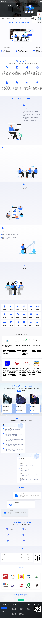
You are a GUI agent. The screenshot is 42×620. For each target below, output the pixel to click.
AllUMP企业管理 (14, 614)
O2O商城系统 (21, 609)
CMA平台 (10, 351)
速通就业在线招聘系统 (7, 368)
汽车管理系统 (34, 351)
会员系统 (20, 372)
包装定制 (30, 372)
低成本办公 (6, 71)
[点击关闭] (40, 12)
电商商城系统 (21, 608)
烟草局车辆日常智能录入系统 (26, 345)
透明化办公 (27, 71)
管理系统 (28, 609)
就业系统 (4, 372)
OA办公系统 (21, 610)
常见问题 (21, 615)
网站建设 (28, 605)
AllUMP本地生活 (14, 609)
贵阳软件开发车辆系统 (25, 353)
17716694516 (21, 599)
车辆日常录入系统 (24, 350)
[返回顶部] (40, 22)
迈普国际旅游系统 (17, 345)
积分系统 (14, 372)
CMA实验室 (4, 350)
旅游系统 (14, 350)
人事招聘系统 (9, 374)
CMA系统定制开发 (5, 353)
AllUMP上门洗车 (14, 610)
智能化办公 (37, 86)
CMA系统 (4, 351)
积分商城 (20, 374)
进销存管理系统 (21, 613)
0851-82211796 (5, 604)
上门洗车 (33, 372)
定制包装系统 (24, 375)
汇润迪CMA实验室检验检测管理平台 (7, 345)
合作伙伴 (21, 568)
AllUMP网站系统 (14, 615)
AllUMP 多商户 (14, 607)
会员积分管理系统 (21, 614)
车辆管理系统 (24, 351)
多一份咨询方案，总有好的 (21, 595)
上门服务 (39, 372)
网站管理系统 (21, 607)
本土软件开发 (24, 354)
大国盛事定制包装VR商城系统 (26, 368)
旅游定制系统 (19, 350)
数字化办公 (27, 86)
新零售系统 (28, 608)
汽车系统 (33, 350)
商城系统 (28, 607)
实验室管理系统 (9, 350)
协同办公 (7, 86)
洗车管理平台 (39, 351)
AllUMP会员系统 (14, 608)
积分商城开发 (14, 375)
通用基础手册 (21, 605)
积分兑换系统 (14, 374)
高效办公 (17, 71)
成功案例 (21, 332)
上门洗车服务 (36, 368)
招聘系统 (10, 372)
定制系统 (23, 374)
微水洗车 (33, 374)
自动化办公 (37, 71)
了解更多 (15, 506)
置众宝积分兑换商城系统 (16, 368)
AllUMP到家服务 (14, 613)
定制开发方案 (28, 610)
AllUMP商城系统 (14, 605)
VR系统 (30, 374)
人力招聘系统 (4, 375)
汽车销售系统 (39, 350)
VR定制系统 (23, 372)
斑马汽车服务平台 (36, 345)
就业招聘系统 (4, 374)
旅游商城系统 (14, 351)
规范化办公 (17, 86)
